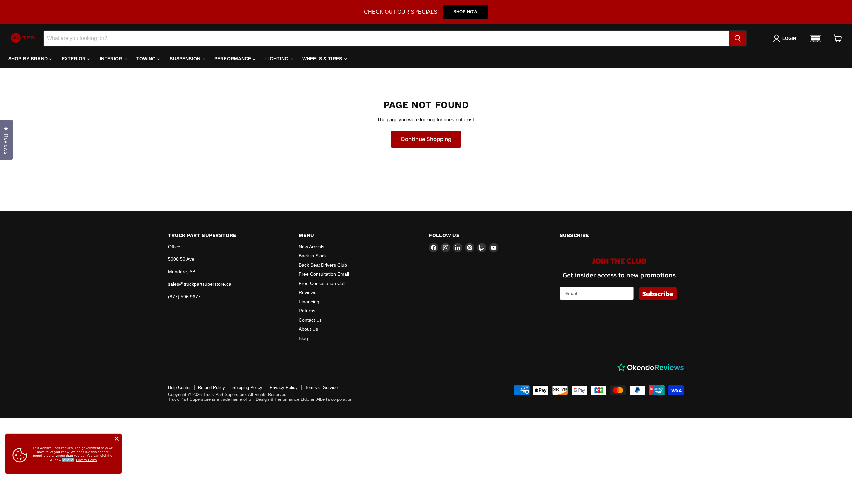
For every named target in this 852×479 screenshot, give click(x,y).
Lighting (277, 58)
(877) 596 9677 (184, 296)
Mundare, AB (181, 271)
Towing (146, 58)
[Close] (116, 438)
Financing (309, 301)
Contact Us (310, 320)
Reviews (307, 292)
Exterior (74, 58)
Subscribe (657, 294)
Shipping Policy (247, 387)
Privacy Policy (284, 387)
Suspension (186, 58)
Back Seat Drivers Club (323, 265)
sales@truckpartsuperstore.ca (199, 284)
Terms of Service (321, 387)
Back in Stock (313, 255)
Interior (111, 58)
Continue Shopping (426, 139)
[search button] (737, 38)
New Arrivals (311, 246)
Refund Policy (211, 387)
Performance (233, 58)
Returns (307, 310)
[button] (815, 38)
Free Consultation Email (324, 274)
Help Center (179, 387)
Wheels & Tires (322, 58)
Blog (303, 338)
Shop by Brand (28, 58)
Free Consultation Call (322, 283)
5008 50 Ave (181, 259)
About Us (308, 329)
